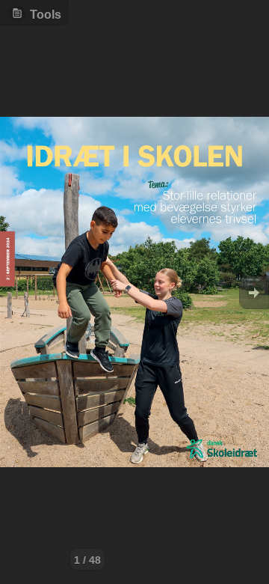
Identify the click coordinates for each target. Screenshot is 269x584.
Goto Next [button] (254, 292)
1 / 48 (87, 560)
